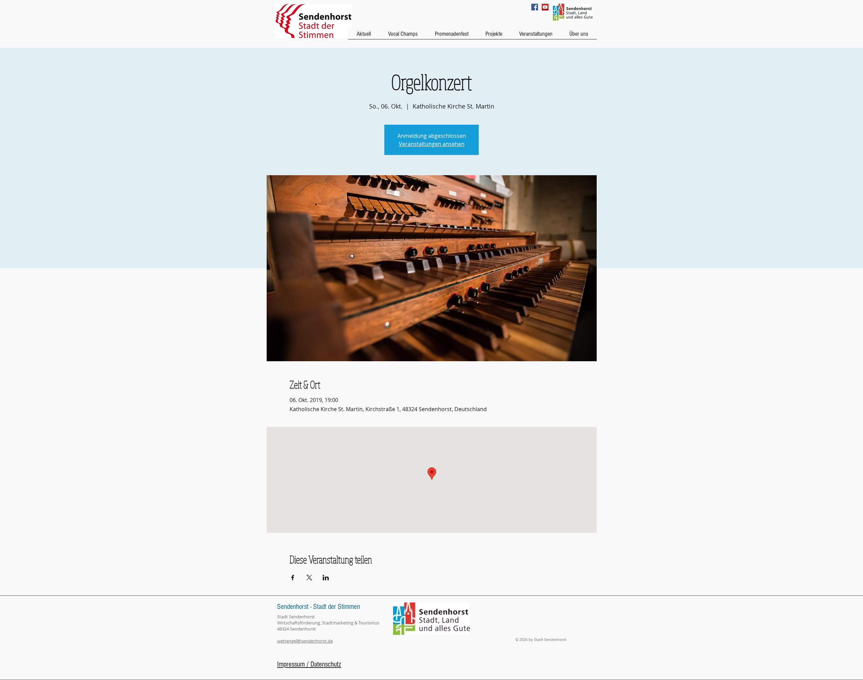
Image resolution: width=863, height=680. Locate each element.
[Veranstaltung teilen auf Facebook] (293, 577)
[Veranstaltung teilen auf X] (309, 577)
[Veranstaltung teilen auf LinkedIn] (326, 577)
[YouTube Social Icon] (545, 7)
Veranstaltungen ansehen (432, 144)
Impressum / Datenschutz (309, 664)
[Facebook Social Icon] (534, 7)
